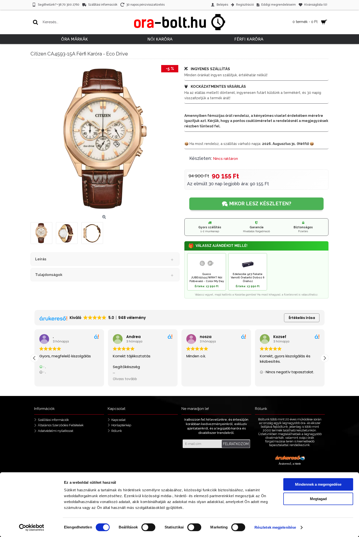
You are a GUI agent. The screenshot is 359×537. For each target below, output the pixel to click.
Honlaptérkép (121, 425)
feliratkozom (236, 444)
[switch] (148, 527)
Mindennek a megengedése (318, 484)
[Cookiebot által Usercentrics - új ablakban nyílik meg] (31, 527)
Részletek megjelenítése (275, 527)
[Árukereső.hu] (290, 458)
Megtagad (318, 499)
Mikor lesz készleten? (260, 204)
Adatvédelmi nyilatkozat (55, 431)
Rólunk (116, 431)
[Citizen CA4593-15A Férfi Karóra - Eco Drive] (105, 138)
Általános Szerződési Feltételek (61, 425)
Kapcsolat (118, 419)
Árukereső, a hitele (290, 463)
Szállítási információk (53, 419)
